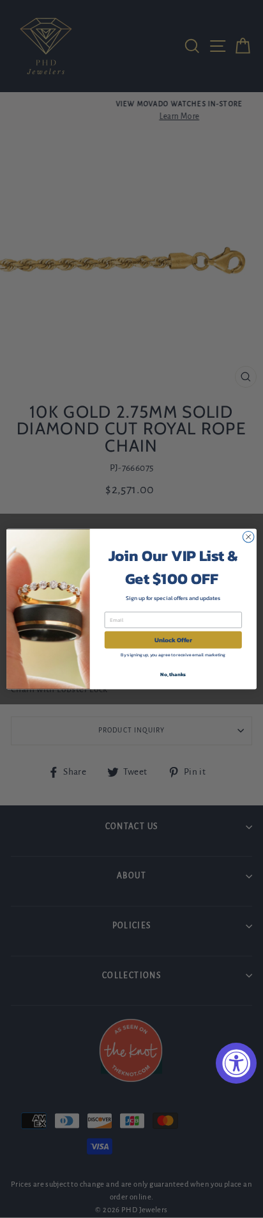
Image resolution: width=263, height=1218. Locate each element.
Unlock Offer (173, 640)
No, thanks (173, 674)
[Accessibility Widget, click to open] (236, 1063)
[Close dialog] (248, 536)
